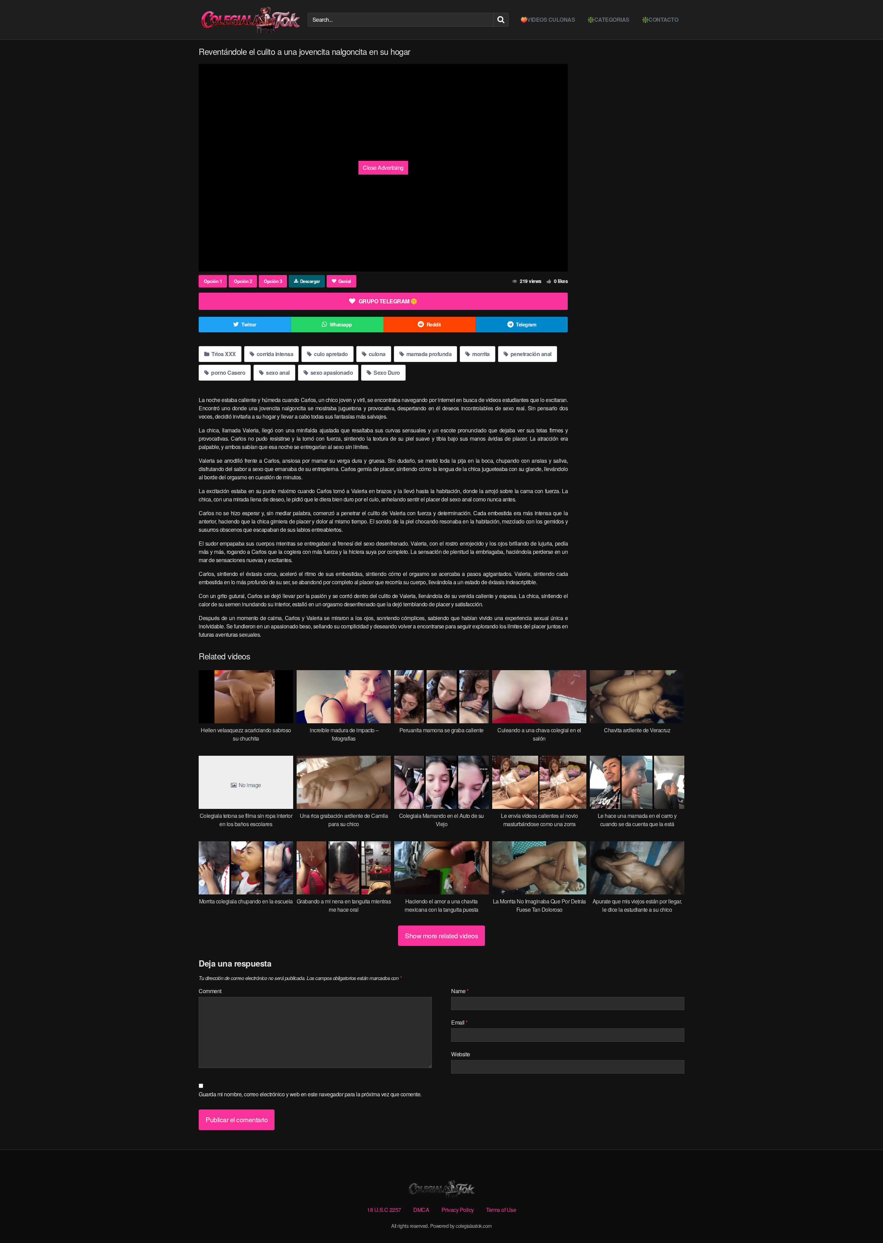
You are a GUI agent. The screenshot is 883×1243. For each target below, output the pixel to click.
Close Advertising (383, 168)
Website (460, 1054)
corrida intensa (274, 354)
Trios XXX (223, 354)
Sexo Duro (386, 372)
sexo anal (277, 372)
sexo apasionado (331, 372)
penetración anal (530, 354)
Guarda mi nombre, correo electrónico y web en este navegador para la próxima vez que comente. (310, 1094)
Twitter (248, 324)
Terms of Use (501, 1210)
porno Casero (228, 372)
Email (459, 1022)
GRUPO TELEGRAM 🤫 (388, 301)
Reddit (434, 324)
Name (459, 991)
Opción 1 (213, 281)
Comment (210, 991)
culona (376, 354)
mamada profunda (428, 354)
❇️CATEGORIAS (608, 19)
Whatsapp (341, 324)
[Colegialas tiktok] (250, 20)
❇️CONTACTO (660, 19)
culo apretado (330, 354)
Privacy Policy (458, 1210)
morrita (480, 354)
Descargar (310, 281)
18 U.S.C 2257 (384, 1210)
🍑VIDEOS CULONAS (547, 19)
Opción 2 (243, 281)
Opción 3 (273, 281)
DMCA (421, 1210)
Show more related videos (441, 935)
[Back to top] (864, 1221)
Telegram (526, 324)
